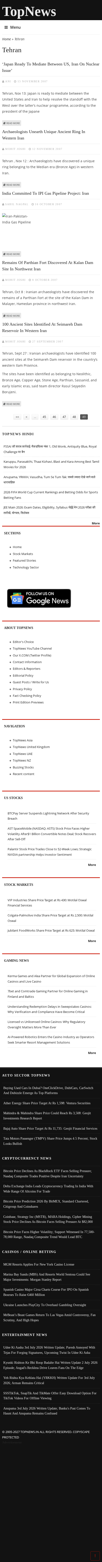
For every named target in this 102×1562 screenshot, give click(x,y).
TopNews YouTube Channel (32, 648)
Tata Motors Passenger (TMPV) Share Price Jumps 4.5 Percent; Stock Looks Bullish (50, 1141)
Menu (15, 27)
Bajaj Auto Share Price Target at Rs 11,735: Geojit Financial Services (50, 1128)
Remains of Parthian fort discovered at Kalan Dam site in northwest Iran (47, 265)
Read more (13, 123)
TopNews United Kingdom (31, 747)
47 (64, 417)
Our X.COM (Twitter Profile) (32, 655)
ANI (8, 81)
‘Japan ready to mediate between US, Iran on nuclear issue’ (50, 67)
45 (44, 417)
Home (6, 39)
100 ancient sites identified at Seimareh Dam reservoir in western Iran (42, 327)
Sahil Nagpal (16, 204)
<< (17, 417)
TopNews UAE (22, 754)
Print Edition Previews (28, 702)
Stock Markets (23, 554)
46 (54, 417)
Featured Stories (24, 560)
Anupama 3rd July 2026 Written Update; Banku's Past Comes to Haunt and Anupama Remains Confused (46, 1410)
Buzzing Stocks (23, 767)
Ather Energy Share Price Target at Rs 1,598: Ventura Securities (46, 1103)
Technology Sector (26, 567)
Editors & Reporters (26, 668)
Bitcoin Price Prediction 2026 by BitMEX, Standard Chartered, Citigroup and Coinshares (46, 1203)
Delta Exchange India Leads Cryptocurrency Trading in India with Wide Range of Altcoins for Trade (48, 1188)
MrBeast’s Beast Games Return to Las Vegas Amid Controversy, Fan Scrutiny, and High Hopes (49, 1317)
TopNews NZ (22, 760)
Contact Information (27, 662)
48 (74, 417)
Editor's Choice (23, 642)
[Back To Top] (95, 1555)
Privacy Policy (22, 689)
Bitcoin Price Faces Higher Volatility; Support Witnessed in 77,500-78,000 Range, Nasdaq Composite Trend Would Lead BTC (49, 1234)
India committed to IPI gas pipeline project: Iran (45, 193)
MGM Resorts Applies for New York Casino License (38, 1264)
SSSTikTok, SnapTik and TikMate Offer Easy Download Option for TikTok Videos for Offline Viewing (50, 1395)
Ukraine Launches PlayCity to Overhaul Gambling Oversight (44, 1305)
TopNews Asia (22, 740)
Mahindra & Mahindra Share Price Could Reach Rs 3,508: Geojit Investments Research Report (47, 1115)
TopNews (29, 11)
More (96, 523)
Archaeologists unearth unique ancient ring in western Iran (43, 134)
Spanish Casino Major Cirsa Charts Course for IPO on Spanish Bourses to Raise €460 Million (46, 1292)
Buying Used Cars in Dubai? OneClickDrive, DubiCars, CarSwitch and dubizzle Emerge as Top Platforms (48, 1090)
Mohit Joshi (15, 149)
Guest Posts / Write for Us (31, 682)
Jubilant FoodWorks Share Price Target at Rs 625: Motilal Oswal (51, 930)
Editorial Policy (23, 675)
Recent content (23, 774)
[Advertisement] (51, 1499)
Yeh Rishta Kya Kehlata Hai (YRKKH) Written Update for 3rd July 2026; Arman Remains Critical (49, 1380)
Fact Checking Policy (27, 695)
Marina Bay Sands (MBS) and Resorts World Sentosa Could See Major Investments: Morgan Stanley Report (46, 1276)
